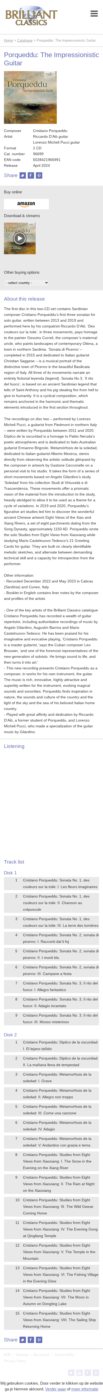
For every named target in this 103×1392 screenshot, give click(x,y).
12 (17, 1245)
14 (17, 1290)
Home (8, 40)
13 (17, 1268)
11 (17, 1223)
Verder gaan (55, 1389)
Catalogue (24, 40)
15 (17, 1313)
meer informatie (84, 1389)
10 (17, 1200)
